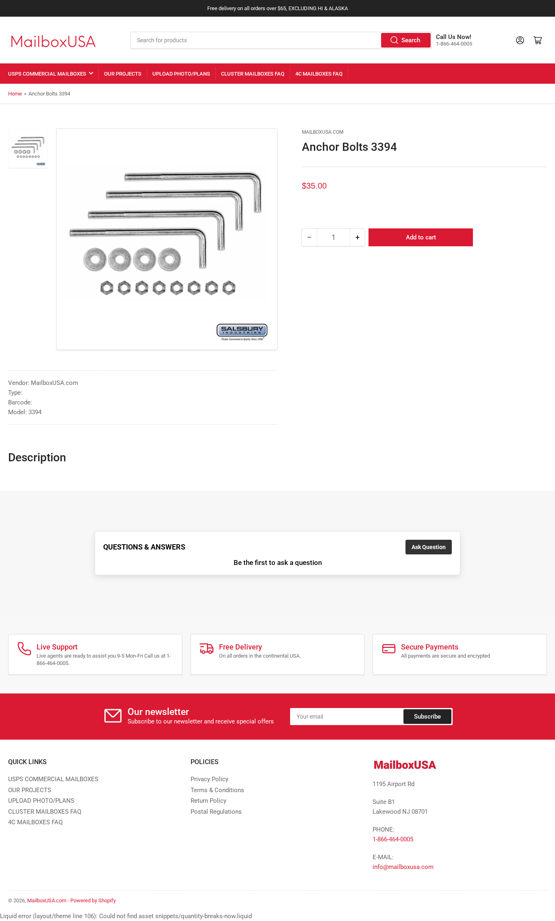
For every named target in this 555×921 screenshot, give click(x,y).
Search (410, 40)
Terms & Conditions (217, 790)
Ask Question (429, 547)
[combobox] (281, 40)
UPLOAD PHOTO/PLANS (181, 74)
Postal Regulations (216, 811)
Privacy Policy (209, 779)
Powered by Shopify (93, 900)
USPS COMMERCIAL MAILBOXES (47, 74)
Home (15, 94)
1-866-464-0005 (393, 839)
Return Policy (208, 800)
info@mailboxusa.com (403, 867)
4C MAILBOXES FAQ (319, 74)
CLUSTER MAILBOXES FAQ (252, 74)
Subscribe (427, 716)
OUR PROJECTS (122, 74)
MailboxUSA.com (322, 132)
